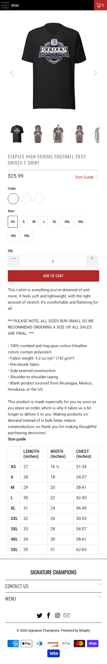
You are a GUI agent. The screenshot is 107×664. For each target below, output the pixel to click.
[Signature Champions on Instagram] (58, 615)
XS (13, 222)
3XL (81, 222)
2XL (67, 222)
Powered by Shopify (75, 630)
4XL (13, 236)
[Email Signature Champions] (67, 615)
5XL (27, 236)
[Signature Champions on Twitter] (40, 615)
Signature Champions (43, 630)
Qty (10, 251)
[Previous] (13, 73)
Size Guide (85, 177)
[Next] (94, 73)
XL (55, 222)
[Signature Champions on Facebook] (49, 615)
